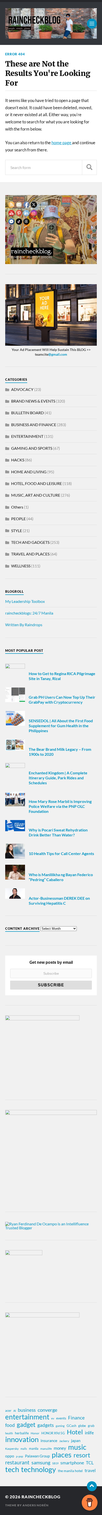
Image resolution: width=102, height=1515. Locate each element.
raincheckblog (41, 1496)
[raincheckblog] (51, 23)
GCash (71, 1426)
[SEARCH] (89, 167)
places (62, 1455)
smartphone (72, 1462)
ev (52, 1418)
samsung (40, 1462)
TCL (90, 1462)
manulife (46, 1448)
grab (91, 1426)
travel (90, 1470)
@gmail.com (57, 354)
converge (47, 1410)
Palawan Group (37, 1456)
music (77, 1447)
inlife (89, 1432)
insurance (49, 1440)
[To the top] (92, 1486)
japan (75, 1440)
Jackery (64, 1441)
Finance (76, 1417)
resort (82, 1455)
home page (61, 142)
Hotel (75, 1432)
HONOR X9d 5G (53, 1433)
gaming (60, 1425)
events (61, 1418)
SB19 (55, 1463)
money (60, 1448)
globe (82, 1426)
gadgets (45, 1425)
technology (38, 1469)
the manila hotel (70, 1471)
